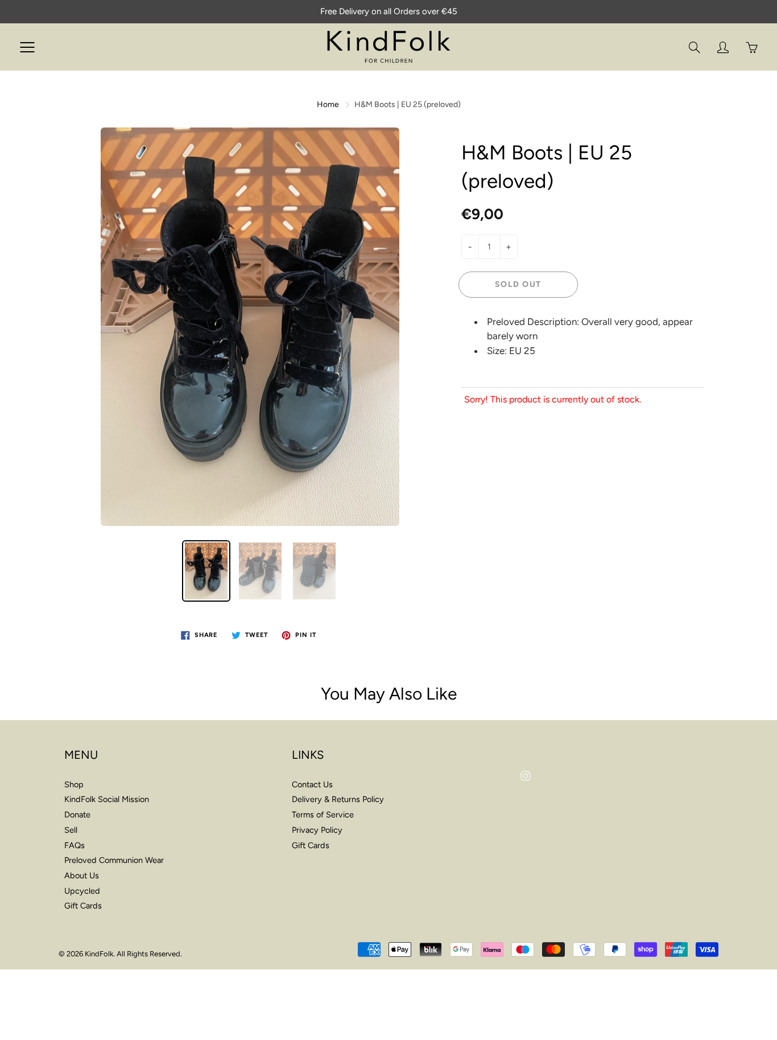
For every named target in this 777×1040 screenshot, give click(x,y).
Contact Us (312, 784)
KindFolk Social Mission (106, 799)
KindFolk (99, 953)
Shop (74, 784)
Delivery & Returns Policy (338, 799)
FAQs (74, 845)
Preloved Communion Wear (114, 860)
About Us (81, 875)
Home (328, 104)
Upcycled (82, 891)
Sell (70, 830)
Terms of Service (323, 814)
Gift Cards (83, 906)
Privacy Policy (317, 830)
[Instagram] (525, 776)
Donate (77, 814)
